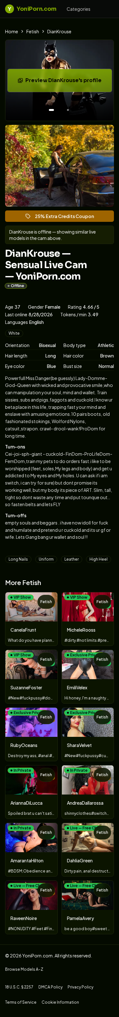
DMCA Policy (50, 987)
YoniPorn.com (32, 8)
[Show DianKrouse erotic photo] (51, 110)
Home (11, 31)
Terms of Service (20, 1002)
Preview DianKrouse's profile (66, 82)
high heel (98, 559)
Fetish (32, 31)
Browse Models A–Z (24, 969)
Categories (78, 9)
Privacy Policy (80, 987)
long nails (18, 559)
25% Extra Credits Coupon (67, 217)
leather (71, 559)
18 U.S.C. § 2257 (19, 987)
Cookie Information (60, 1002)
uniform (46, 559)
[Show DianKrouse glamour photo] (68, 110)
